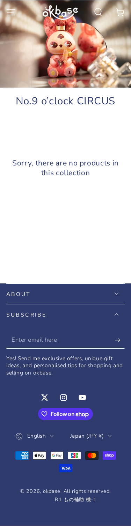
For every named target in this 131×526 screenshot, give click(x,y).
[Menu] (11, 12)
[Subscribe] (120, 340)
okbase (51, 491)
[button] (98, 12)
